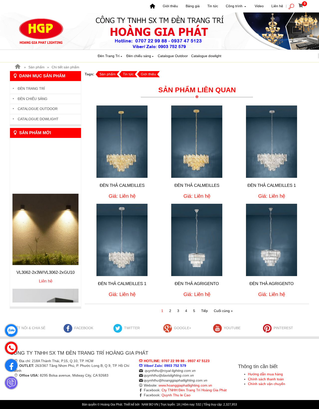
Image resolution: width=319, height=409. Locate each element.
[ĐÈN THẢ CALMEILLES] (122, 141)
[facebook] (10, 364)
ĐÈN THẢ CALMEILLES (122, 185)
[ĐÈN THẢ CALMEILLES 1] (271, 141)
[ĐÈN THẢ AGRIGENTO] (196, 240)
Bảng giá (193, 6)
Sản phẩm (36, 67)
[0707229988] (10, 347)
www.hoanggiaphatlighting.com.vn (185, 385)
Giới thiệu (170, 6)
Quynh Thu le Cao (175, 395)
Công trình (234, 6)
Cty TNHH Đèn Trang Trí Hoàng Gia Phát (194, 390)
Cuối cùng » (223, 311)
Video (259, 6)
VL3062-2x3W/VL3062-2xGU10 (45, 264)
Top (307, 385)
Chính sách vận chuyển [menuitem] (266, 384)
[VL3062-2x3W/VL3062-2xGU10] (45, 221)
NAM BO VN (150, 404)
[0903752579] (10, 329)
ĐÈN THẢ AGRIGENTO (197, 283)
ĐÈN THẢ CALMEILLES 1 (271, 185)
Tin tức (212, 6)
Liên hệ (277, 6)
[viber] (10, 382)
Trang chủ (152, 6)
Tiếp (204, 311)
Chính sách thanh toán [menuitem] (266, 379)
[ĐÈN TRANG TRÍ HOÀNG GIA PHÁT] (159, 31)
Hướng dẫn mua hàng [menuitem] (265, 374)
